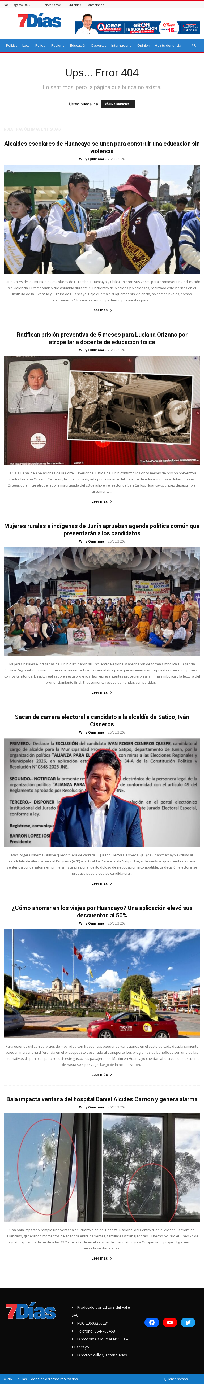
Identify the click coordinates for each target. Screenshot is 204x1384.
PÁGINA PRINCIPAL (118, 104)
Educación (78, 45)
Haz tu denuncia (168, 45)
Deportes (99, 45)
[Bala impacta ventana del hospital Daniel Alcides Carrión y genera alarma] (102, 1167)
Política (12, 45)
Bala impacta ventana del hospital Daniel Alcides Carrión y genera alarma (102, 1099)
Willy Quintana (91, 159)
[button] (194, 45)
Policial (40, 45)
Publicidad (73, 5)
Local (26, 45)
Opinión (143, 45)
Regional (58, 45)
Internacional (122, 45)
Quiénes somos (50, 5)
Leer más (100, 310)
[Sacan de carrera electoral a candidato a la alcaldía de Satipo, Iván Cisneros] (102, 792)
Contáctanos (95, 5)
